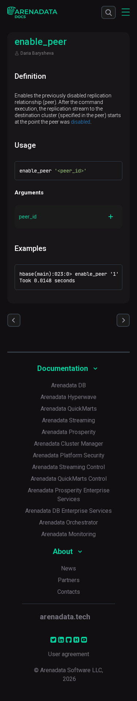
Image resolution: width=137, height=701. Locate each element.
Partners (69, 580)
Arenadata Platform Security (68, 455)
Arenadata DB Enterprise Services (68, 510)
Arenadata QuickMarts (69, 408)
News (68, 568)
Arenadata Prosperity (69, 432)
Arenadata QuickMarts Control (69, 478)
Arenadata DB (68, 385)
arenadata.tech (65, 616)
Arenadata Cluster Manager (68, 443)
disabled (80, 122)
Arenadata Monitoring (68, 534)
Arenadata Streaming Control (68, 467)
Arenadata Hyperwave (68, 397)
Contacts (68, 591)
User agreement (68, 654)
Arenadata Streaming (68, 420)
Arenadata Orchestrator (68, 522)
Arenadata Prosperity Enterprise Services (69, 495)
